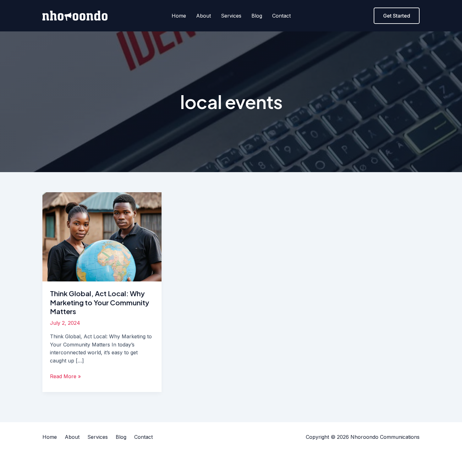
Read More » (65, 376)
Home (179, 16)
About (203, 16)
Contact (281, 16)
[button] (397, 16)
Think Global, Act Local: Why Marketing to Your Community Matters (99, 302)
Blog (256, 16)
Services (231, 16)
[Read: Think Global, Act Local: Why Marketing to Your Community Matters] (102, 236)
